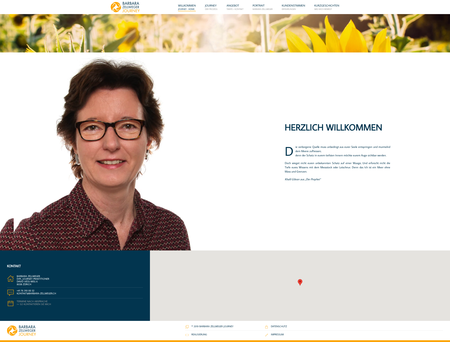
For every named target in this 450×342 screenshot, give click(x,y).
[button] (235, 7)
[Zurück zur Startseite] (125, 7)
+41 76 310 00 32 (25, 290)
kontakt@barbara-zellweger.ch (36, 293)
